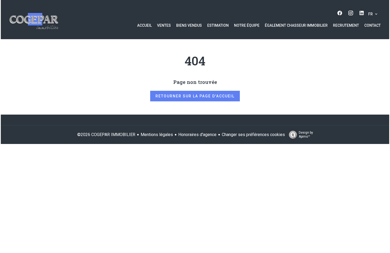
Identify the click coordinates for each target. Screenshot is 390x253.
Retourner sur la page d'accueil (195, 96)
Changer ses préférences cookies (253, 134)
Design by (306, 134)
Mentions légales (157, 134)
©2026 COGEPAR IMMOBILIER (106, 134)
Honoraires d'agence (197, 134)
